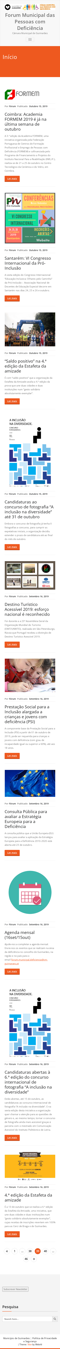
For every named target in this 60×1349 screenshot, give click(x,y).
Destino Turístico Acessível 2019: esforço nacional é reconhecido (27, 609)
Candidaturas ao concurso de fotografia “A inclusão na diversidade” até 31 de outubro (29, 509)
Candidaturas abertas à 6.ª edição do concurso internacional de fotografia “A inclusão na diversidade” (28, 1082)
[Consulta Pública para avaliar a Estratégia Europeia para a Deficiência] (30, 783)
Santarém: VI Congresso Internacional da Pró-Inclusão (28, 263)
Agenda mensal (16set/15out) (20, 934)
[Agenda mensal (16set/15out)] (30, 892)
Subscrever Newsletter (15, 1289)
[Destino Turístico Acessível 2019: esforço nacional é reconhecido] (30, 575)
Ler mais (12, 178)
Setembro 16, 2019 (39, 596)
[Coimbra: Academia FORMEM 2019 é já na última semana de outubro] (30, 95)
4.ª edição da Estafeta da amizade (28, 1197)
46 (26, 1259)
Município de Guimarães (16, 1338)
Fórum (12, 106)
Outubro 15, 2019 (38, 106)
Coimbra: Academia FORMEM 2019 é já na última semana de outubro (25, 121)
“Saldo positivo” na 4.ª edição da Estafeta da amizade (25, 366)
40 (45, 1251)
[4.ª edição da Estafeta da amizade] (30, 1166)
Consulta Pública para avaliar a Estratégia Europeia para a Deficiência (26, 819)
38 (30, 1251)
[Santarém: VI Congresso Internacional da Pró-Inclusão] (30, 218)
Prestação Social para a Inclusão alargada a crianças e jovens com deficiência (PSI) (27, 714)
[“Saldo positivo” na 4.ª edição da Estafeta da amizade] (30, 329)
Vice (29, 1344)
